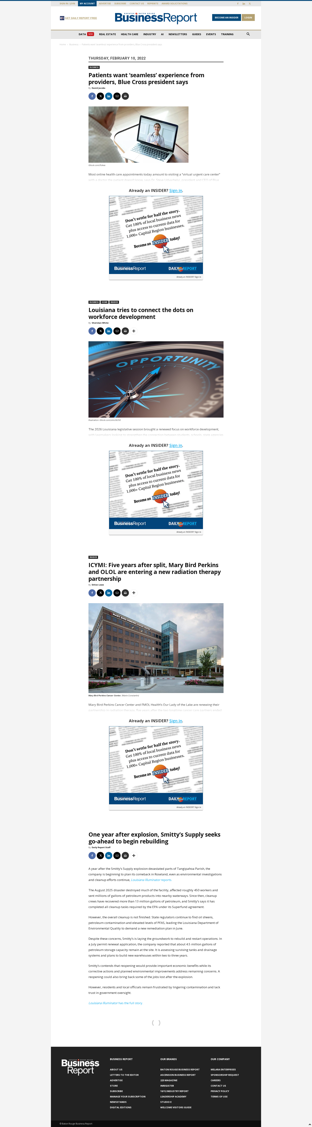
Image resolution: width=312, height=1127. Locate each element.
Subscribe (120, 3)
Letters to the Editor (124, 1074)
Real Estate (107, 34)
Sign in (175, 190)
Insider (114, 302)
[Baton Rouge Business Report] (156, 18)
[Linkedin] (243, 3)
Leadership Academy (173, 1096)
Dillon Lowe (98, 584)
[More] (134, 331)
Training (227, 34)
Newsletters (178, 34)
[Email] (117, 96)
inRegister (167, 1085)
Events (211, 34)
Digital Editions (120, 1107)
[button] (248, 34)
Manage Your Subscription (128, 1096)
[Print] (125, 96)
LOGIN (248, 17)
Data (86, 34)
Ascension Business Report (178, 1074)
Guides (196, 34)
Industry (149, 34)
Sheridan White (100, 322)
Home (63, 44)
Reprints (152, 3)
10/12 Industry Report (174, 1091)
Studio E (166, 1102)
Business (73, 44)
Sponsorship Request (225, 1074)
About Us (116, 1069)
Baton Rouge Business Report (180, 1069)
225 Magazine (168, 1080)
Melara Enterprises (223, 1069)
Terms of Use (219, 1096)
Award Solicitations (174, 3)
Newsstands (118, 1102)
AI (162, 34)
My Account (87, 3)
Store (114, 1085)
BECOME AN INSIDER (226, 17)
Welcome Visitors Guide (175, 1107)
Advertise (105, 3)
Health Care (129, 34)
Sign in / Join (67, 3)
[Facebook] (237, 3)
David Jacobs (98, 88)
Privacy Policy (220, 1091)
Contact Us (137, 3)
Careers (216, 1080)
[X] (249, 3)
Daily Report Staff (101, 847)
